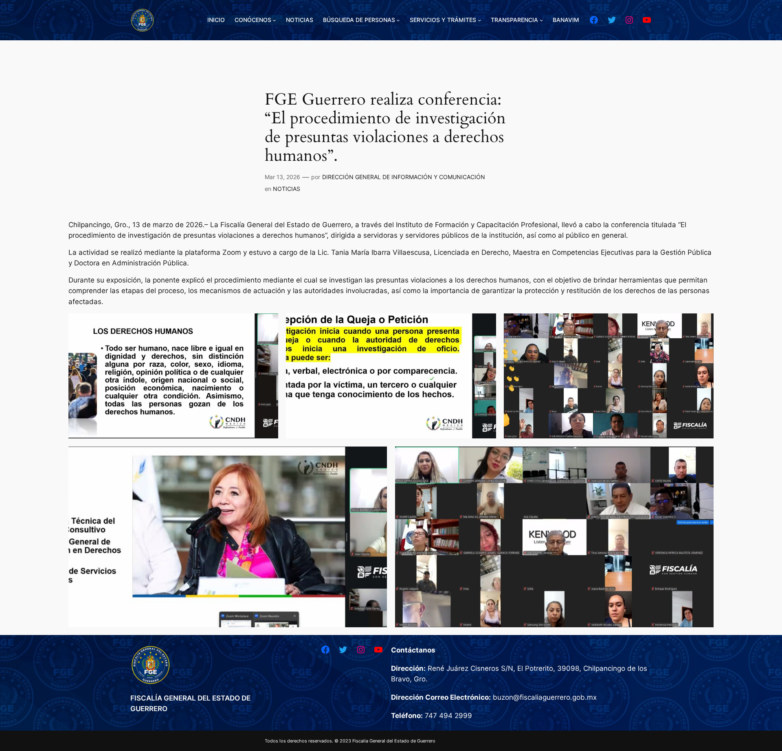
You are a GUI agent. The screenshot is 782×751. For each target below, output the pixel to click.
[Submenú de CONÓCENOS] (274, 20)
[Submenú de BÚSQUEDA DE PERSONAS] (398, 20)
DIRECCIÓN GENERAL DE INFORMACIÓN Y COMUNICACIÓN (403, 176)
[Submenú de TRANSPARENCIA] (541, 20)
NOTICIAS (286, 188)
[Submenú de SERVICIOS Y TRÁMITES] (479, 20)
